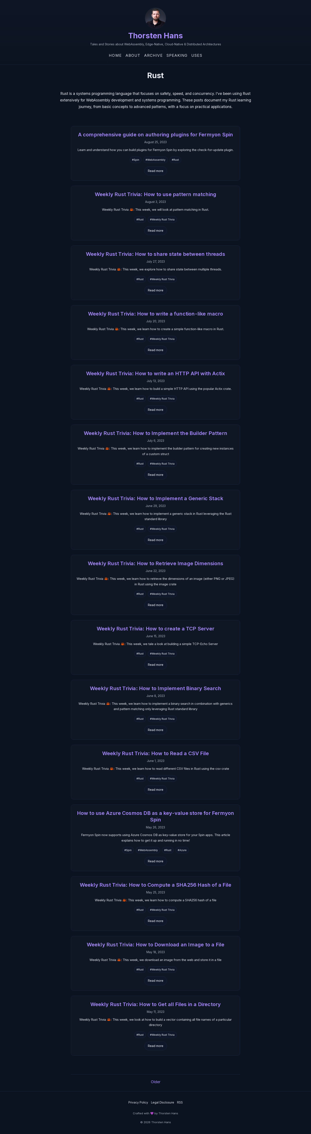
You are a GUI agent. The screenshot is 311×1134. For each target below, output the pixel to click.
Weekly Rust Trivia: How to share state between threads (155, 254)
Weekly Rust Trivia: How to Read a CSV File (155, 753)
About (132, 55)
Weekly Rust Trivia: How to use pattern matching (155, 194)
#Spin (135, 159)
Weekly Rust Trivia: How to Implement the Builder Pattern (155, 433)
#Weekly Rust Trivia (162, 219)
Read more (155, 171)
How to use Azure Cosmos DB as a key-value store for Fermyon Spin (155, 816)
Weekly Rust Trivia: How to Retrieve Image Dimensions (155, 563)
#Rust (175, 159)
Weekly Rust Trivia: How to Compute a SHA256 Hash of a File (155, 885)
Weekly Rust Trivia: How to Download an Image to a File (155, 945)
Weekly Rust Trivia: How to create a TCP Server (155, 629)
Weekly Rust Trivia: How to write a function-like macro (155, 314)
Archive (153, 55)
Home (115, 55)
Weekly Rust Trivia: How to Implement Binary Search (155, 688)
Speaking (177, 55)
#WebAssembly (155, 159)
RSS (180, 1102)
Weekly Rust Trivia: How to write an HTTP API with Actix (155, 373)
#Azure (182, 850)
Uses (196, 55)
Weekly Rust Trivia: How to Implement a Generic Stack (155, 498)
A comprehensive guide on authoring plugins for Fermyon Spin (155, 135)
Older (155, 1082)
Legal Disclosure (162, 1102)
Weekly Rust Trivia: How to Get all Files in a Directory (155, 1004)
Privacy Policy (138, 1102)
